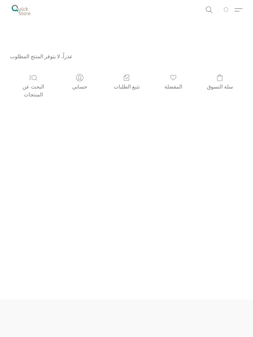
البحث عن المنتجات (33, 90)
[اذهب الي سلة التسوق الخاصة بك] (227, 10)
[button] (21, 9)
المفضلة (173, 86)
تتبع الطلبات (127, 86)
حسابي (79, 86)
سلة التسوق (220, 86)
